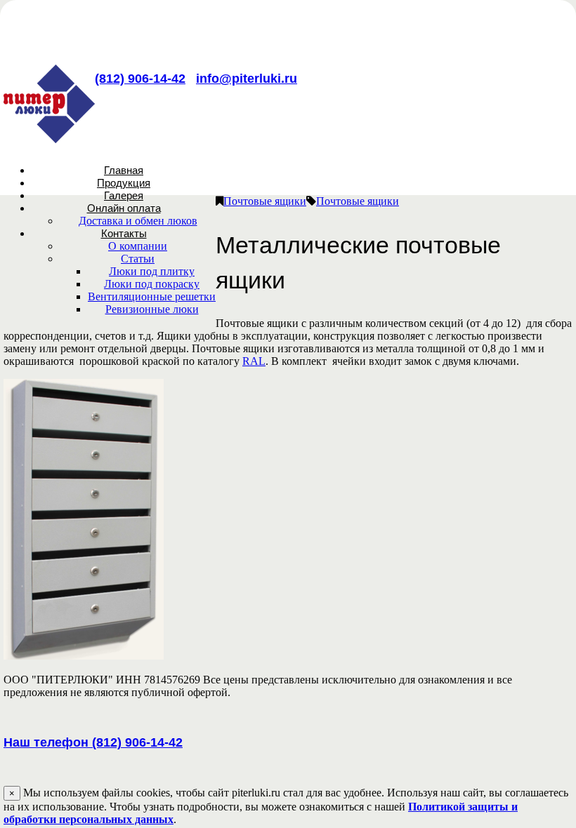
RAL (254, 361)
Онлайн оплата (124, 208)
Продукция (123, 183)
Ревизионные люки (152, 309)
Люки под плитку (152, 271)
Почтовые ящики (264, 201)
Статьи (138, 259)
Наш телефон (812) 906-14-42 (93, 742)
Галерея (123, 195)
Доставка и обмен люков (138, 221)
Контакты (124, 233)
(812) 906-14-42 (140, 79)
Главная (123, 170)
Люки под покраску (151, 284)
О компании (137, 246)
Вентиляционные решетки (152, 296)
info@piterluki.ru (246, 79)
